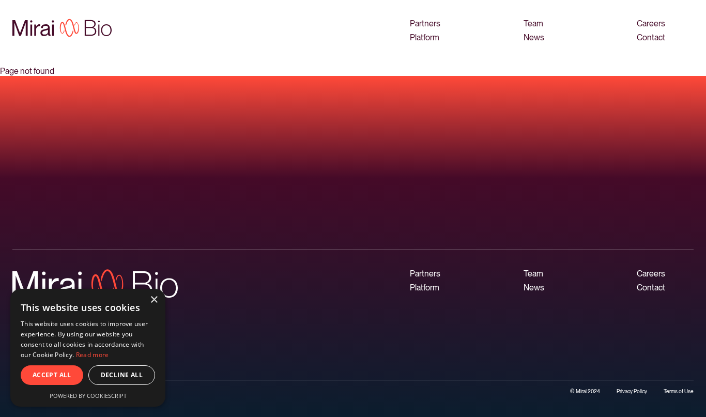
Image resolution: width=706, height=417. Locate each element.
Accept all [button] (52, 374)
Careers (651, 23)
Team (533, 23)
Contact (651, 37)
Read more (92, 354)
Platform (424, 37)
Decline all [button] (122, 374)
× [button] (154, 300)
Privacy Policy (632, 391)
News (534, 37)
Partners (425, 23)
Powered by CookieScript (88, 395)
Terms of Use (679, 391)
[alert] (87, 348)
